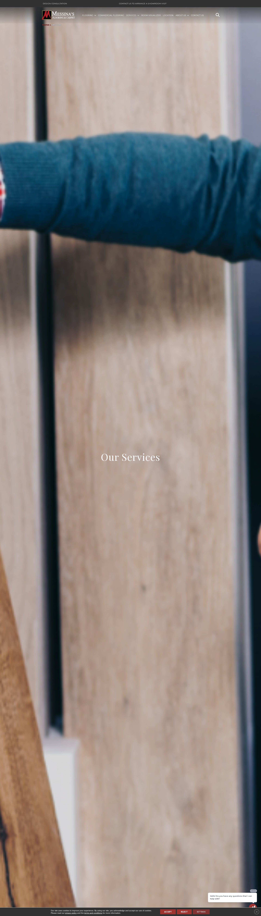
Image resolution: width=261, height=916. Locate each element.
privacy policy (71, 913)
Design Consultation (55, 3)
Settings (201, 911)
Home (45, 25)
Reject (184, 911)
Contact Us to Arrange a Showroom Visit (142, 3)
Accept (168, 911)
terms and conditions (93, 913)
